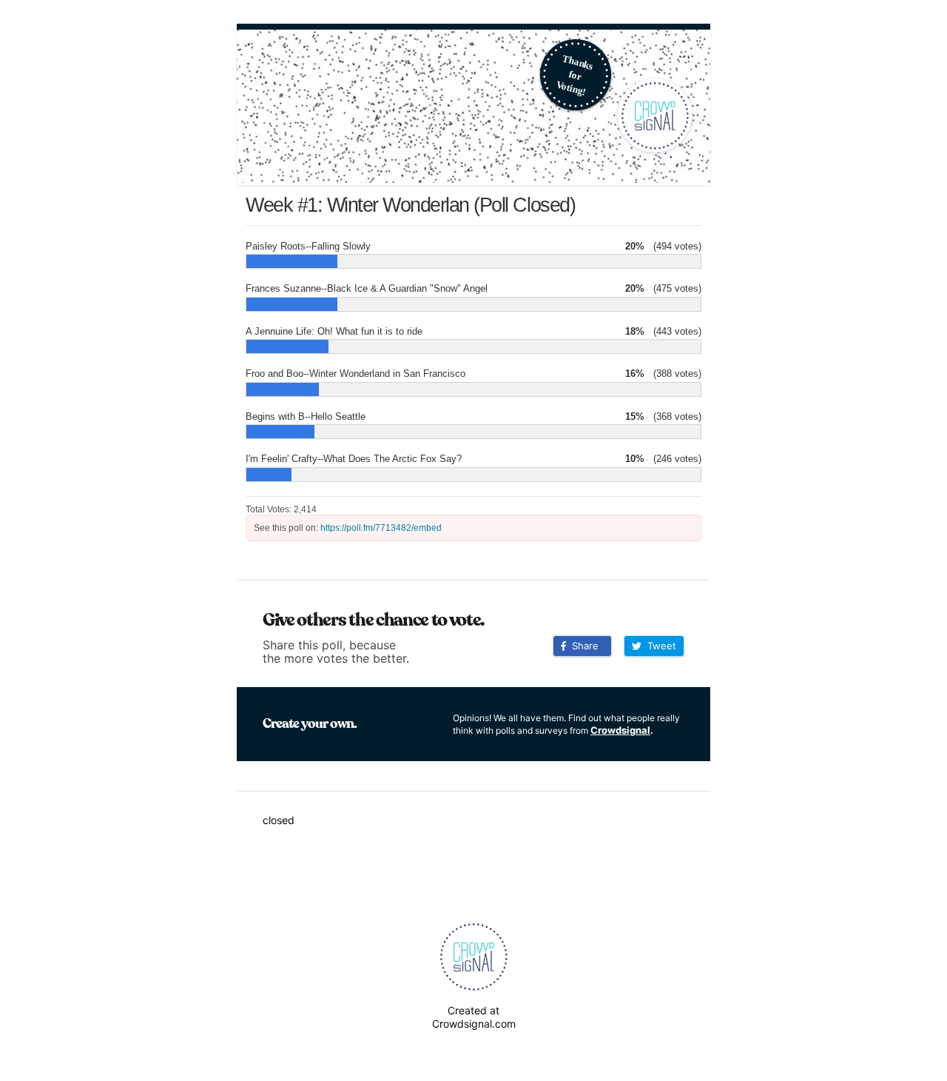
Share (582, 646)
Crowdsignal (620, 730)
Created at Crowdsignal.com (474, 1017)
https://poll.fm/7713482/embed (381, 528)
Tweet (658, 646)
